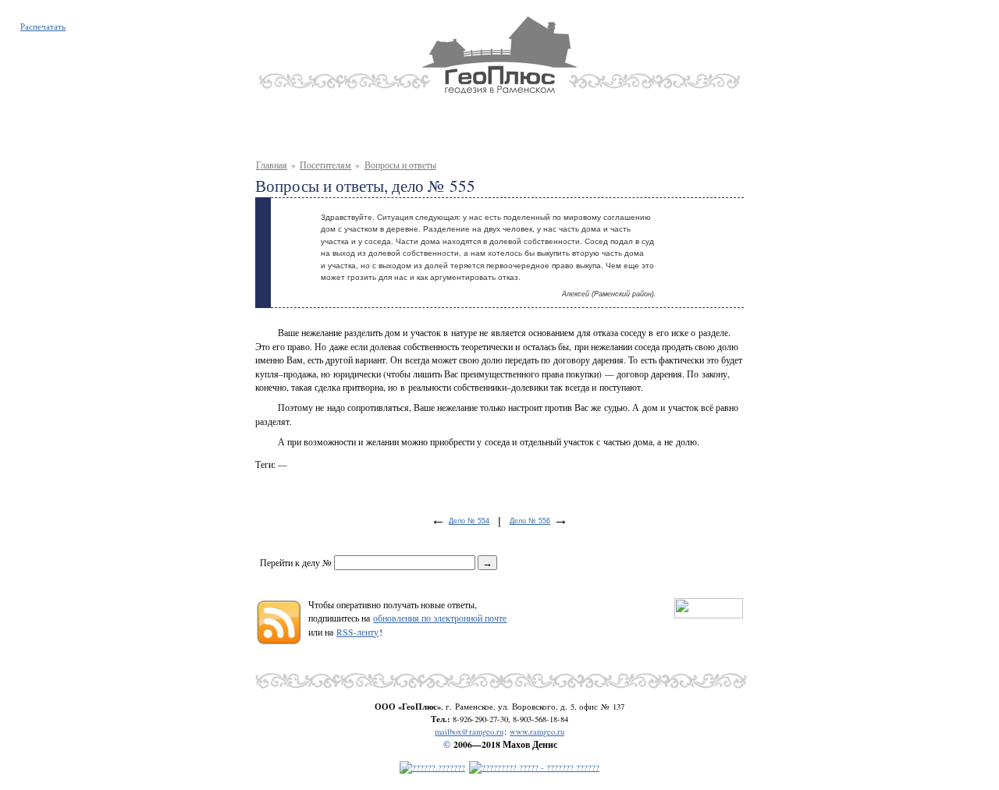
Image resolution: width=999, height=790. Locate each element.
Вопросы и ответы (400, 164)
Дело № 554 (469, 521)
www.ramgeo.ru (537, 731)
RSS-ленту (357, 632)
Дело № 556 (530, 521)
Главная (271, 164)
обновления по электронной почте (440, 618)
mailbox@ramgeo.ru (469, 731)
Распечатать (43, 26)
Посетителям (325, 164)
